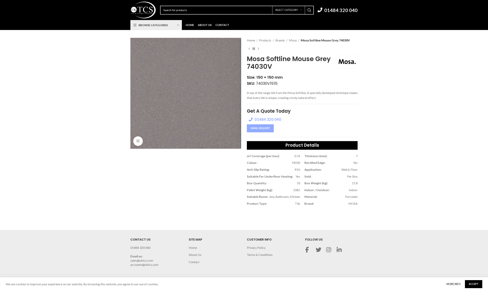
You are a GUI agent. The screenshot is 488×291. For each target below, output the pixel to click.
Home (251, 40)
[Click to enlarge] (138, 141)
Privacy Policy (256, 247)
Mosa (293, 40)
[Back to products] (253, 49)
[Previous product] (249, 49)
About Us (195, 254)
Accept (473, 283)
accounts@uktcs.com (144, 264)
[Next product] (258, 49)
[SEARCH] (309, 10)
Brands (280, 40)
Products (265, 40)
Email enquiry (260, 128)
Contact (194, 262)
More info (453, 283)
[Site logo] (143, 9)
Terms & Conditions (260, 254)
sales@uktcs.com (141, 260)
